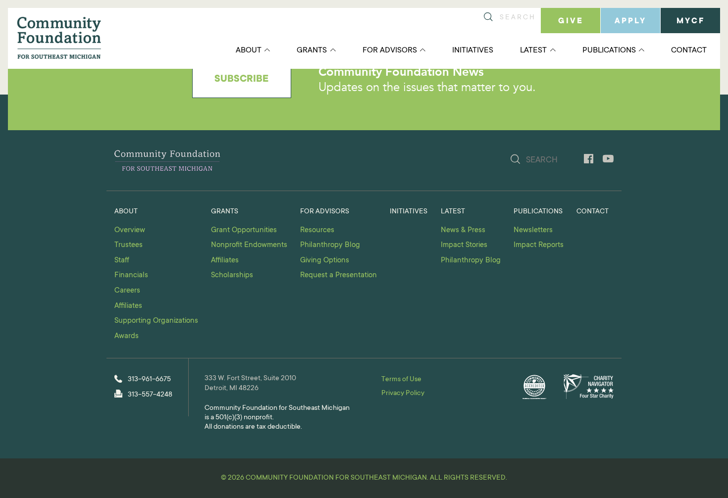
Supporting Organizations (156, 321)
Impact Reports (539, 245)
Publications (609, 50)
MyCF (690, 21)
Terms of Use (401, 380)
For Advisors (390, 50)
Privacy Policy (402, 394)
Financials (131, 275)
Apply (630, 21)
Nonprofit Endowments (249, 245)
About (248, 50)
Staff (121, 260)
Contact (689, 50)
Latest (533, 50)
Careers (127, 291)
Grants (312, 50)
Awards (126, 336)
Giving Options (324, 260)
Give (570, 21)
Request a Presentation (338, 275)
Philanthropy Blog (330, 245)
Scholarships (232, 275)
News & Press (463, 230)
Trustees (128, 245)
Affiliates (128, 306)
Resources (317, 230)
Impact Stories (464, 245)
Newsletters (533, 230)
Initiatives (472, 50)
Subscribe (241, 79)
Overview (129, 230)
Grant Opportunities (244, 230)
